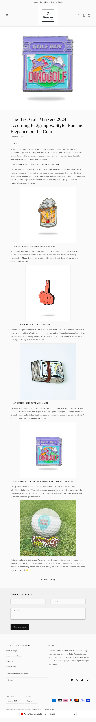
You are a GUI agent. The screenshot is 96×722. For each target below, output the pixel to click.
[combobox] (33, 714)
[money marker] (48, 371)
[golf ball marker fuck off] (48, 293)
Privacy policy (36, 709)
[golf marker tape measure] (48, 528)
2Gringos (14, 709)
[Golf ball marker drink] (48, 215)
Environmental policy (14, 666)
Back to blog (49, 579)
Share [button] (15, 143)
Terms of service (49, 709)
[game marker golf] (48, 450)
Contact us (9, 661)
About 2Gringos (11, 651)
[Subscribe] (45, 680)
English (30, 701)
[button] (7, 15)
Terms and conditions (13, 656)
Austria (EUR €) (13, 701)
